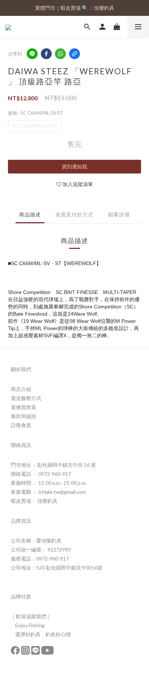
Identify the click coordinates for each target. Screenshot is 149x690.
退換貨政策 (23, 407)
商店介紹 (21, 389)
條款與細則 (23, 416)
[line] (32, 53)
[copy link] (74, 53)
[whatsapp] (60, 53)
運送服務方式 (26, 398)
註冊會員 (21, 425)
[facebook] (46, 53)
